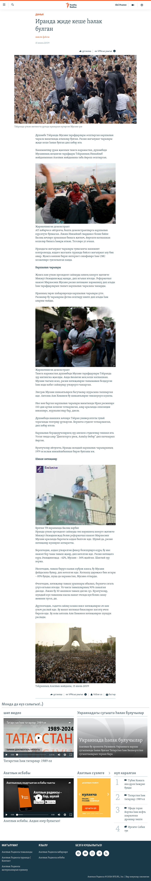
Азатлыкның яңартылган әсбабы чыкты (30, 783)
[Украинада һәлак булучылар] (112, 738)
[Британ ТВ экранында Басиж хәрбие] (75, 524)
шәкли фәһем (42, 37)
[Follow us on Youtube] (85, 853)
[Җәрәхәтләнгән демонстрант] (75, 223)
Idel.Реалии (121, 5)
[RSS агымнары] (106, 853)
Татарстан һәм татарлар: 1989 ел (26, 722)
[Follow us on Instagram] (92, 853)
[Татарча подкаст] (141, 5)
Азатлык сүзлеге (90, 773)
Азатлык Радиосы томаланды (17, 852)
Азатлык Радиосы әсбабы (52, 858)
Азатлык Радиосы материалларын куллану (15, 868)
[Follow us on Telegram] (99, 853)
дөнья (39, 14)
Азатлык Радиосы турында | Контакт (16, 859)
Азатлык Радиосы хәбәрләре (53, 852)
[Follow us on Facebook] (78, 853)
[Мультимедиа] (132, 5)
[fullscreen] (71, 755)
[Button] (85, 51)
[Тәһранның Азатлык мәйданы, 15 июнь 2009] (75, 682)
